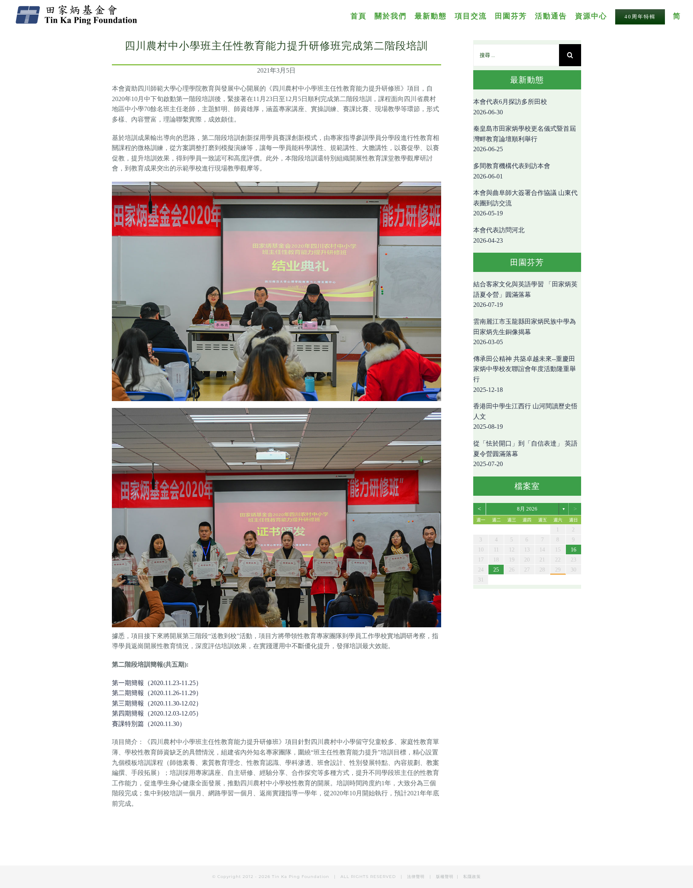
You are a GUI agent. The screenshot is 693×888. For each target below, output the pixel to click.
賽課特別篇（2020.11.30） (149, 723)
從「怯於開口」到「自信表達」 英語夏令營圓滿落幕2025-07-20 (525, 453)
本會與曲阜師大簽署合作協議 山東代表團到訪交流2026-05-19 (525, 203)
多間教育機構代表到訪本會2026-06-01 (511, 171)
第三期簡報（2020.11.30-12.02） (157, 703)
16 (573, 550)
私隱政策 (472, 876)
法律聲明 (416, 876)
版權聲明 (445, 876)
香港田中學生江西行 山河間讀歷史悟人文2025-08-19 (525, 416)
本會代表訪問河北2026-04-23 (499, 235)
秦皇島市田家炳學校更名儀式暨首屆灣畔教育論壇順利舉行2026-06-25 (524, 138)
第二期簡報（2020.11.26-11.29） (157, 692)
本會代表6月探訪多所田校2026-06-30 (510, 107)
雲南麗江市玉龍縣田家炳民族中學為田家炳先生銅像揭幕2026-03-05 (524, 331)
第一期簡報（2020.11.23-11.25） (157, 682)
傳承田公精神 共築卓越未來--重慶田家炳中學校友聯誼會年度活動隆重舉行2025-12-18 (524, 374)
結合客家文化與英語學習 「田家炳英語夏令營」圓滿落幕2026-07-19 (525, 294)
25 (496, 570)
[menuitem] (363, 15)
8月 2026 (527, 509)
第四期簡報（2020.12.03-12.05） (157, 713)
